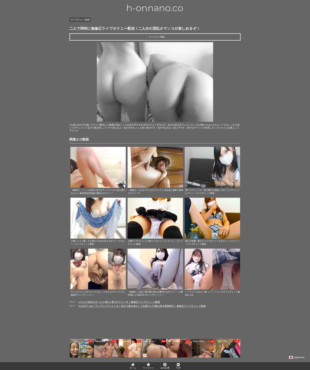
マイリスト (148, 367)
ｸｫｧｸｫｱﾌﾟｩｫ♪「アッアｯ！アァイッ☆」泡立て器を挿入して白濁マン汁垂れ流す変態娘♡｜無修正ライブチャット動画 (142, 306)
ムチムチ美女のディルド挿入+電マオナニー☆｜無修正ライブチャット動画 (119, 302)
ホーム (132, 367)
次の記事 (165, 367)
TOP (178, 367)
